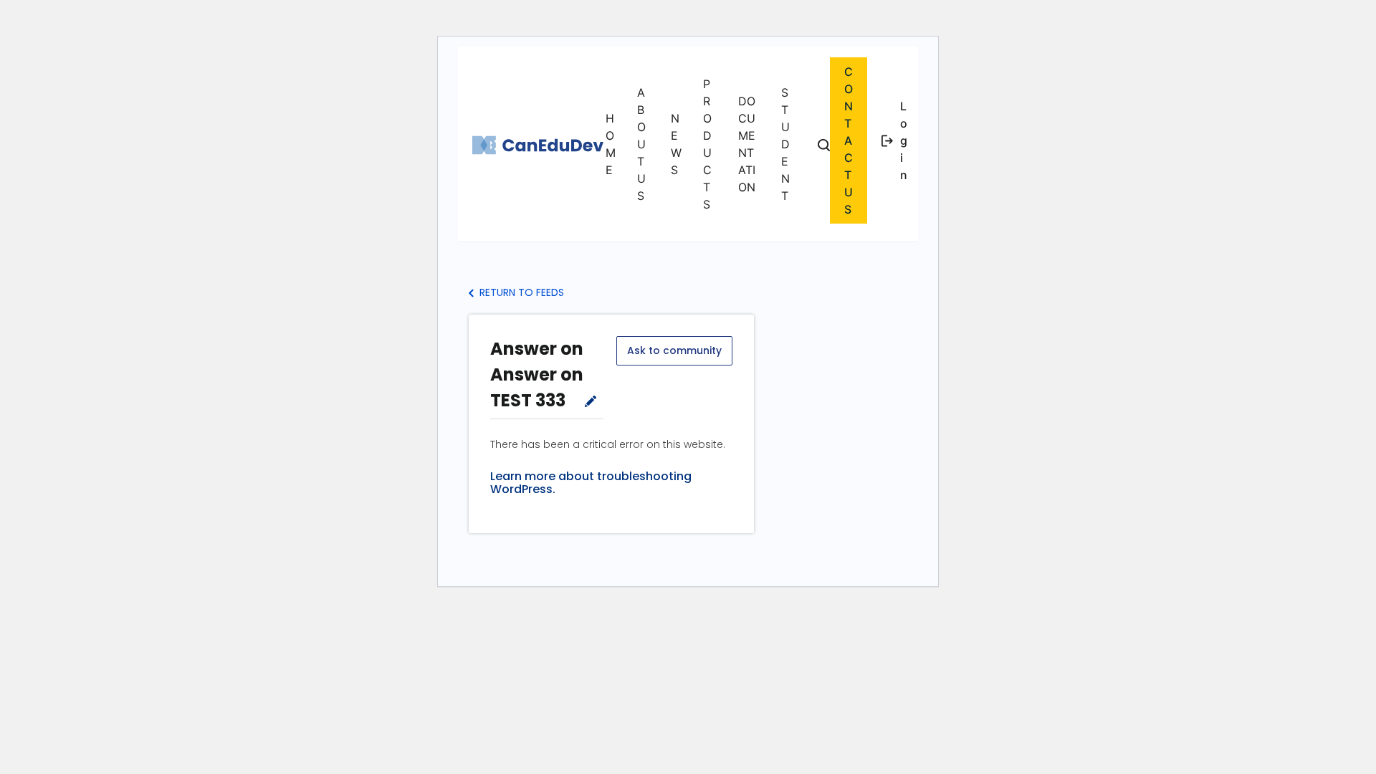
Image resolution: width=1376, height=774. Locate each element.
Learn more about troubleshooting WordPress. (591, 483)
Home (611, 144)
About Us (641, 144)
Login (903, 140)
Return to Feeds (520, 292)
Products (707, 144)
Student (785, 144)
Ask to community (674, 350)
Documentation (746, 144)
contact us (848, 140)
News (676, 144)
